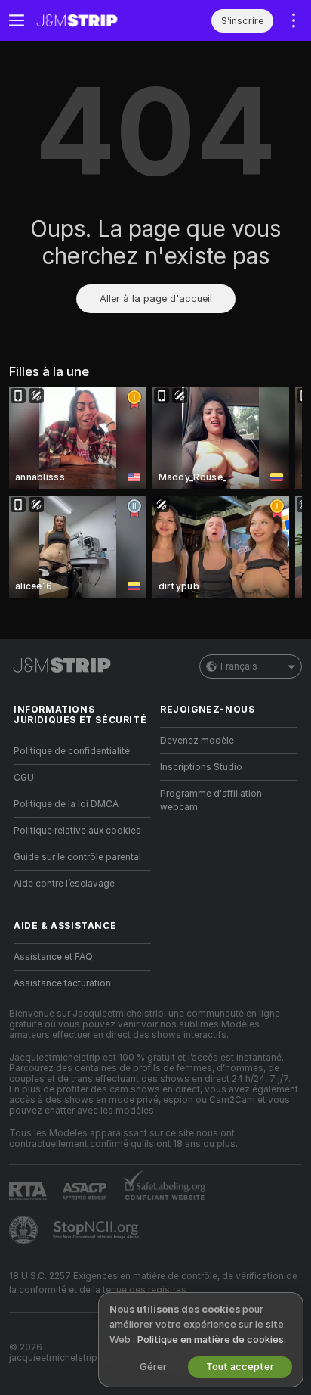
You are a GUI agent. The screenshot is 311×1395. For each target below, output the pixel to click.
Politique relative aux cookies (77, 830)
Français (238, 666)
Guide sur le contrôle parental (77, 857)
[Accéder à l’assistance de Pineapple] (25, 1230)
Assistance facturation (62, 983)
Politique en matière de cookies (210, 1339)
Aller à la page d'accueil (156, 298)
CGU (24, 777)
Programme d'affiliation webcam (211, 800)
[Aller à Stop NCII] (97, 1230)
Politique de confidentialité (72, 751)
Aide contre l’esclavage (64, 883)
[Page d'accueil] (94, 20)
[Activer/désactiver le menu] (16, 20)
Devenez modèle (197, 740)
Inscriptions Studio (201, 767)
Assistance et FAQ (53, 957)
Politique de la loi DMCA (66, 804)
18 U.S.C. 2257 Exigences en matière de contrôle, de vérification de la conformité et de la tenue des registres (153, 1283)
